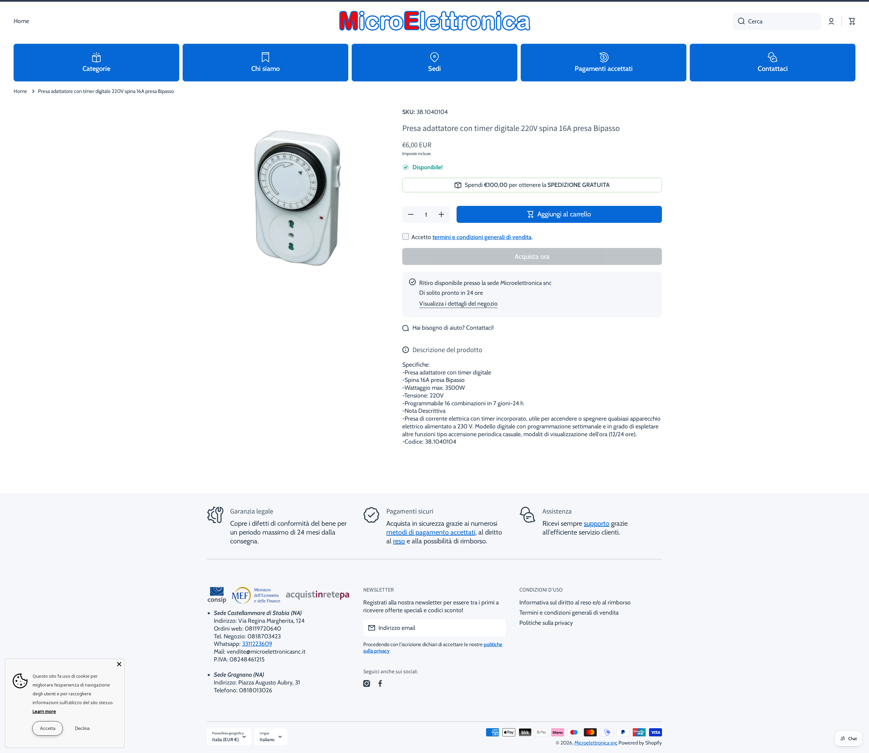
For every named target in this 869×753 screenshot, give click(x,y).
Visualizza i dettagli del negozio (458, 303)
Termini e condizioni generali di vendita (568, 612)
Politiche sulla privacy (546, 622)
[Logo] (434, 21)
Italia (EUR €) (225, 739)
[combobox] (777, 21)
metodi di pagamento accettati (430, 532)
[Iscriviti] (497, 627)
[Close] (119, 664)
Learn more (44, 711)
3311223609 (257, 643)
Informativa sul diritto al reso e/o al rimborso (575, 602)
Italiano (267, 739)
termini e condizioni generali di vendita (482, 236)
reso (399, 541)
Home (20, 91)
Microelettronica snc (595, 743)
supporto (596, 523)
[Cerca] (739, 21)
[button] (852, 21)
